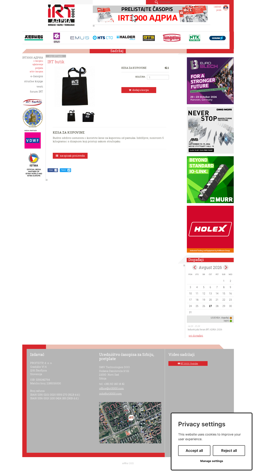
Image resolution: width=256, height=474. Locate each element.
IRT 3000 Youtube (189, 363)
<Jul (194, 267)
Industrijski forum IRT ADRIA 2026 (205, 329)
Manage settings (211, 461)
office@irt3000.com (111, 388)
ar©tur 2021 (128, 463)
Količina (140, 76)
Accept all (194, 450)
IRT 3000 (62, 17)
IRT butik (58, 56)
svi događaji (196, 335)
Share (51, 170)
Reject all (229, 450)
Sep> (225, 267)
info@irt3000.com (110, 393)
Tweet (63, 170)
